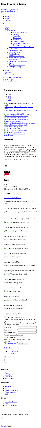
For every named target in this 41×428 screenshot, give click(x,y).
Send (9, 100)
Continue (4, 426)
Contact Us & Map (11, 402)
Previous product (13, 351)
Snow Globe (13, 48)
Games (11, 63)
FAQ (6, 388)
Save (7, 174)
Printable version (9, 136)
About (7, 18)
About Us (8, 386)
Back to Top (8, 348)
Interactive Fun (17, 39)
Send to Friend (23, 344)
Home (7, 16)
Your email (7, 330)
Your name (7, 327)
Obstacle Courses (18, 41)
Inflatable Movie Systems (17, 57)
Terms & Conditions (11, 390)
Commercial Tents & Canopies (18, 61)
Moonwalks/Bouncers (20, 32)
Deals (6, 394)
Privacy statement (10, 392)
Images (10, 96)
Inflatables (12, 30)
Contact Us (14, 9)
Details (10, 94)
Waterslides (16, 36)
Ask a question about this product (14, 134)
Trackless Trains (14, 54)
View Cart (8, 375)
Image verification (9, 337)
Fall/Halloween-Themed (16, 56)
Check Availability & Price (12, 198)
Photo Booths (13, 59)
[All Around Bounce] (8, 11)
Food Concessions (14, 52)
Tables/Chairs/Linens (15, 50)
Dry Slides (16, 45)
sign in (34, 323)
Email (6, 404)
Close (9, 426)
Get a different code (10, 344)
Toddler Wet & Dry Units (21, 43)
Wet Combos (17, 38)
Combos (15, 34)
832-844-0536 (5, 9)
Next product (12, 353)
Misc (10, 68)
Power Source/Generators (17, 65)
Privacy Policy (9, 74)
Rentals (7, 29)
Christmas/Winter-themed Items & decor (21, 47)
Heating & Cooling (15, 67)
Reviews (10, 98)
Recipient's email (9, 332)
